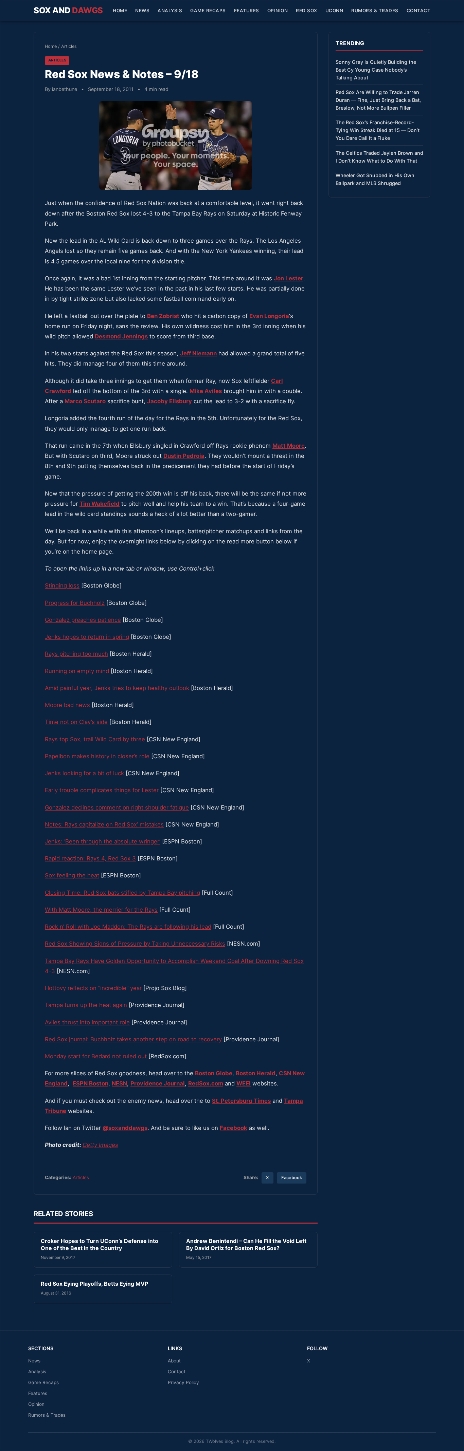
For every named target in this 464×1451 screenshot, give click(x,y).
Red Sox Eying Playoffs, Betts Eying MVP (94, 1283)
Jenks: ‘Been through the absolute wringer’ (102, 841)
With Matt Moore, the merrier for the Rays (101, 909)
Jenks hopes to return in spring (87, 636)
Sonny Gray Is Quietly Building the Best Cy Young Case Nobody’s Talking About (376, 69)
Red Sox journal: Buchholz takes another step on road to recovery (133, 1039)
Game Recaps (208, 10)
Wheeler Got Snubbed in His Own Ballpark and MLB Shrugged (375, 179)
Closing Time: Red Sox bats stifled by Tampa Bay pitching (122, 892)
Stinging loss (62, 585)
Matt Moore (288, 445)
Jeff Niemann (198, 353)
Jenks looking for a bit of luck (84, 773)
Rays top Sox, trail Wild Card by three (95, 739)
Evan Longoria (269, 316)
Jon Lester (288, 278)
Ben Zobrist (163, 316)
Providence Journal (157, 1083)
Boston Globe (213, 1073)
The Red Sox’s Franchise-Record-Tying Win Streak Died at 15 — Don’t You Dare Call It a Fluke (378, 130)
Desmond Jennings (121, 336)
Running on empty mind (77, 671)
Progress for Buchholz (75, 602)
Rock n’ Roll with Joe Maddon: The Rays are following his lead (128, 926)
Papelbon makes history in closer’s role (97, 756)
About (174, 1360)
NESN (119, 1083)
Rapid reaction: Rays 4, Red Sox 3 (90, 858)
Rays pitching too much (76, 653)
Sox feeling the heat (72, 875)
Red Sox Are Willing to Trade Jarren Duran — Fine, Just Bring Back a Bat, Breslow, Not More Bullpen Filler (378, 100)
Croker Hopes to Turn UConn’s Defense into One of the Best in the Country (99, 1245)
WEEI (243, 1083)
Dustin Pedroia (183, 455)
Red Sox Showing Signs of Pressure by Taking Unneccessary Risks (135, 943)
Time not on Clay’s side (76, 722)
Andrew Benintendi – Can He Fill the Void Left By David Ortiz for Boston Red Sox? (246, 1245)
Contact (419, 10)
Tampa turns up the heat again (86, 1005)
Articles (69, 46)
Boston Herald (255, 1073)
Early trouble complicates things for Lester (102, 790)
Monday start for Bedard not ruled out (96, 1056)
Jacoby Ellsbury (169, 401)
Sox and (68, 10)
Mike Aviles (206, 391)
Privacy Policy (183, 1382)
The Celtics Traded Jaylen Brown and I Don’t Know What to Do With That (379, 157)
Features (246, 10)
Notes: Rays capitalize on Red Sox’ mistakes (104, 824)
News (142, 10)
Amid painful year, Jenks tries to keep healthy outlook (117, 688)
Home (120, 10)
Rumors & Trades (374, 10)
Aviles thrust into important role (87, 1022)
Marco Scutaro (85, 401)
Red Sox (306, 10)
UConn (334, 10)
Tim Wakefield (99, 503)
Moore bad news (67, 705)
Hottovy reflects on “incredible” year (93, 988)
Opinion (277, 10)
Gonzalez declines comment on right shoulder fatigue (117, 807)
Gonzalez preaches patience (83, 619)
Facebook (291, 1177)
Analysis (170, 10)
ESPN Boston (90, 1083)
